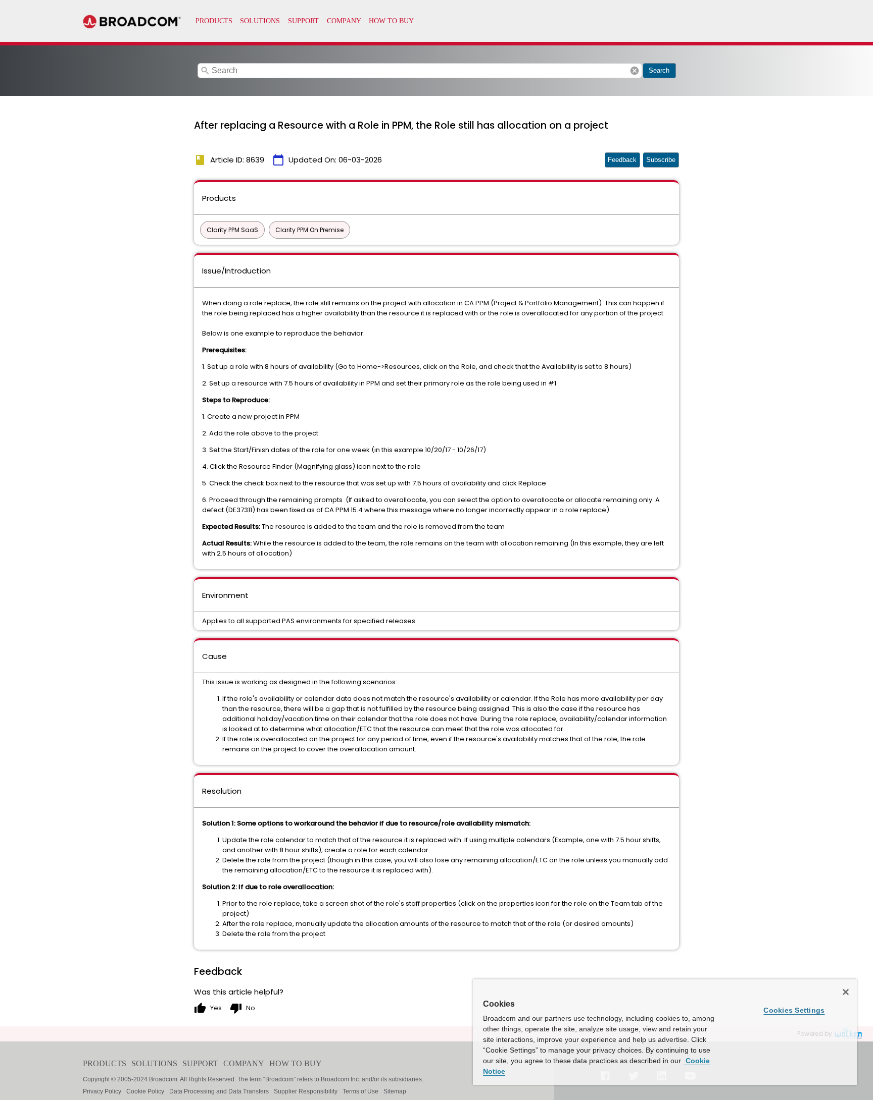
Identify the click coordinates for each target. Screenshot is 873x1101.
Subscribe (660, 159)
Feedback (622, 159)
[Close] (846, 992)
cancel (634, 71)
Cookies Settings (794, 1010)
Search (659, 70)
